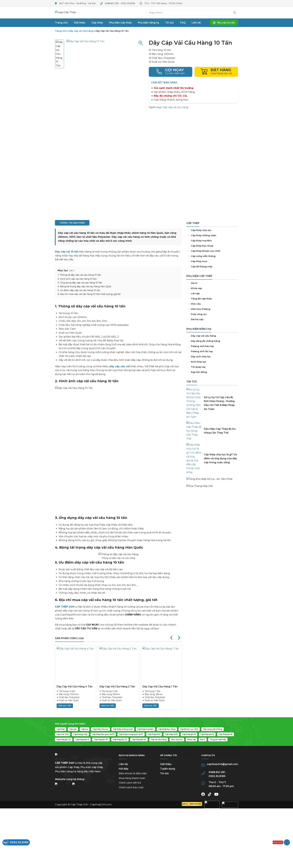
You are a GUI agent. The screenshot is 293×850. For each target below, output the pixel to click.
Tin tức (164, 773)
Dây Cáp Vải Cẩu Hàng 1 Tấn (159, 686)
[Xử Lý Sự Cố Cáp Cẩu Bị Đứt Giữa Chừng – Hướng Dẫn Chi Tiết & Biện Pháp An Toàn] (194, 403)
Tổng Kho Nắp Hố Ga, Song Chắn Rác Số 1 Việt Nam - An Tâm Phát (212, 477)
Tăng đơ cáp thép (212, 299)
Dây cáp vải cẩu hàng (81, 31)
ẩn (71, 270)
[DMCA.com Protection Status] (192, 805)
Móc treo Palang (212, 309)
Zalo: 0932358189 (281, 842)
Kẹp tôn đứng (212, 372)
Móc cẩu (212, 304)
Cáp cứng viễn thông (212, 256)
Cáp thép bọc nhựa (212, 246)
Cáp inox (212, 261)
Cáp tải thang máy (212, 266)
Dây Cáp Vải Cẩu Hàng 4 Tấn (74, 686)
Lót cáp (212, 293)
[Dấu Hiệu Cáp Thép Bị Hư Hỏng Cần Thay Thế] (194, 431)
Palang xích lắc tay (212, 351)
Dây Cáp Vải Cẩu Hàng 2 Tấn (117, 686)
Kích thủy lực (212, 362)
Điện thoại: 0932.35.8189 (16, 842)
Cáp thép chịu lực (212, 230)
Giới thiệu (166, 764)
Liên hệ (123, 764)
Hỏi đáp (123, 768)
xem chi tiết (64, 705)
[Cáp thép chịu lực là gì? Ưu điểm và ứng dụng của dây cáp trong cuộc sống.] (194, 458)
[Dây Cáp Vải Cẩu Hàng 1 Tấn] (161, 666)
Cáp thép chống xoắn (212, 235)
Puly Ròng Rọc (212, 314)
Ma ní (212, 283)
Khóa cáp (212, 288)
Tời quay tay (212, 367)
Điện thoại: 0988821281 (170, 72)
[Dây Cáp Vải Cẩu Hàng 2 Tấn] (118, 666)
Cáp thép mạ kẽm (212, 240)
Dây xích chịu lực (212, 356)
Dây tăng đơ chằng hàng (212, 341)
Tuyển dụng (167, 768)
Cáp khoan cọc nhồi (212, 251)
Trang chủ (68, 12)
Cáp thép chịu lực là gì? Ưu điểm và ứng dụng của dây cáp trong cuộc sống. (220, 458)
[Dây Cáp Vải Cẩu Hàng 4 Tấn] (76, 666)
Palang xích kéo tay (212, 346)
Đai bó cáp (212, 319)
